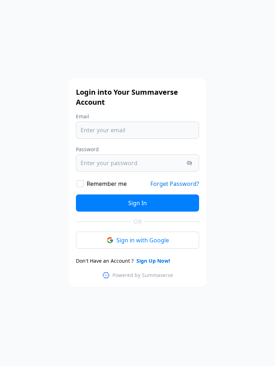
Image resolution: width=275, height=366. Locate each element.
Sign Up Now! (152, 260)
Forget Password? (174, 184)
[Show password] (189, 163)
